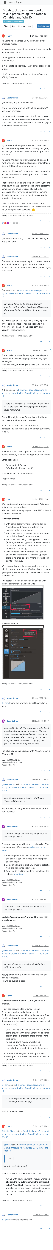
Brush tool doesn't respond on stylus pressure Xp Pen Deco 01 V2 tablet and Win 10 (26, 293)
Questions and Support (14, 22)
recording (18, 874)
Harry (9, 36)
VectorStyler (15, 2)
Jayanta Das (12, 721)
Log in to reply (43, 26)
